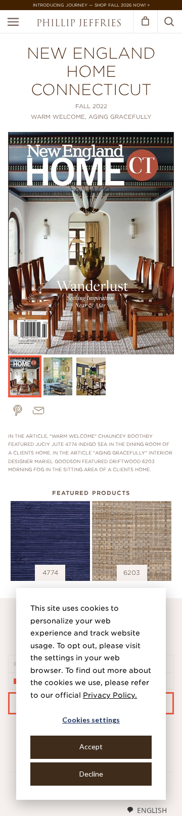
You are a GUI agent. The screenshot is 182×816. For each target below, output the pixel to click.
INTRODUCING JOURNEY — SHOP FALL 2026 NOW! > (91, 5)
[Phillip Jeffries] (78, 24)
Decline (91, 773)
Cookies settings (91, 719)
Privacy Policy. (110, 695)
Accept (91, 746)
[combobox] (146, 810)
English (152, 810)
